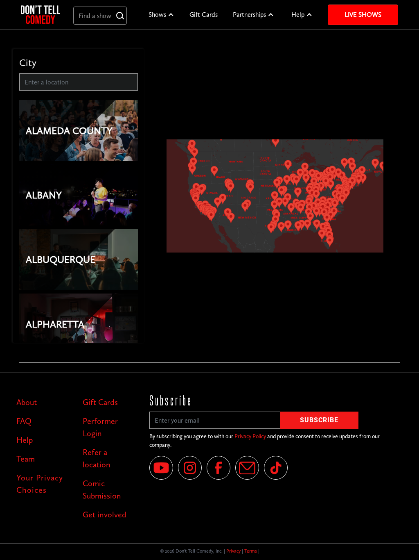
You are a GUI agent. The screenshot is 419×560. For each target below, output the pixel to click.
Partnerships (249, 14)
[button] (161, 15)
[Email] (247, 468)
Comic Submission (102, 489)
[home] (40, 14)
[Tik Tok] (276, 468)
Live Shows (363, 14)
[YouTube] (161, 468)
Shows (157, 14)
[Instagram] (190, 468)
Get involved (104, 514)
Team (25, 459)
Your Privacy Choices (39, 484)
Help (297, 14)
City (27, 62)
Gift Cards (203, 14)
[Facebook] (218, 468)
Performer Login (100, 427)
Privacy (233, 551)
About (26, 402)
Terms (250, 551)
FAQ (24, 421)
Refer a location (96, 458)
